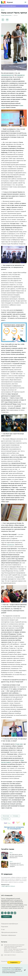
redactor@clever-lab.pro (8, 886)
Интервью (16, 815)
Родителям (6, 818)
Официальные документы (9, 932)
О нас (3, 929)
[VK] (2, 913)
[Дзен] (8, 913)
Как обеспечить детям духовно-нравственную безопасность (16, 856)
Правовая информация (8, 935)
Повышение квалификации (8, 6)
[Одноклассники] (12, 913)
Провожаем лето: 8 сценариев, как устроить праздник (17, 865)
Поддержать (6, 916)
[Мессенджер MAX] (15, 913)
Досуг (3, 10)
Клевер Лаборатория (6, 15)
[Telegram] (5, 913)
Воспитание (6, 815)
